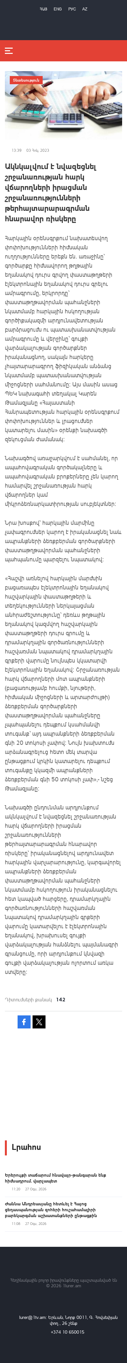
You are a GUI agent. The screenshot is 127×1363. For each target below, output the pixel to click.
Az (84, 9)
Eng (58, 9)
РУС (72, 9)
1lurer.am (72, 1285)
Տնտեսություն (26, 80)
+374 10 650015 (67, 1332)
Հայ (43, 9)
